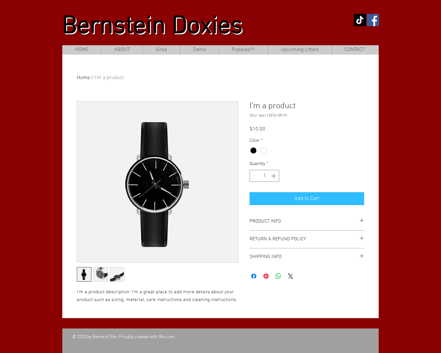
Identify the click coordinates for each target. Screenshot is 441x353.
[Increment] (274, 176)
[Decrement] (255, 176)
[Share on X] (290, 276)
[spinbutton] (264, 176)
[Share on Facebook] (254, 276)
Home (83, 78)
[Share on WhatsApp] (278, 276)
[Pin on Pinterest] (266, 276)
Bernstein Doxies (152, 27)
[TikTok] (360, 20)
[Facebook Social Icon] (373, 20)
